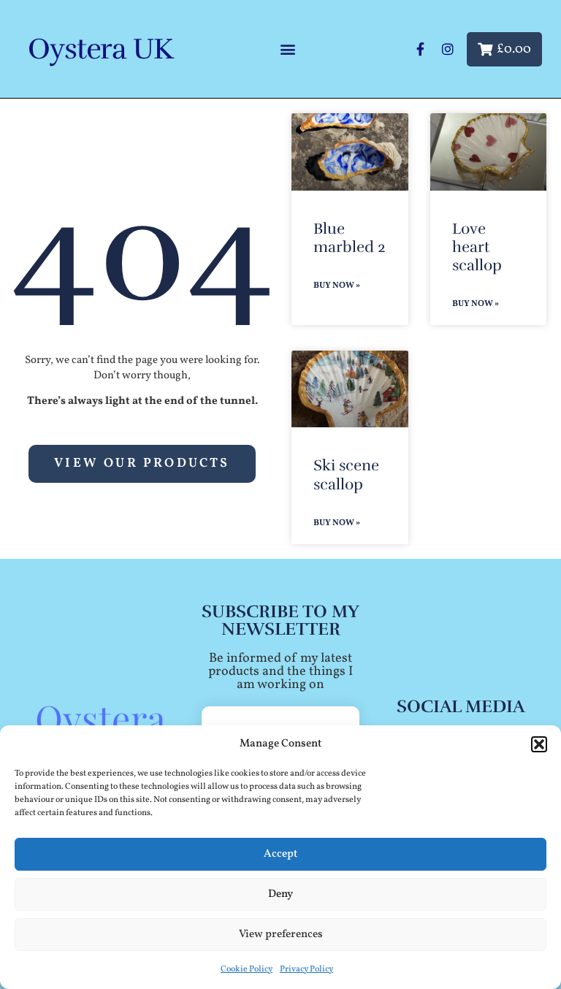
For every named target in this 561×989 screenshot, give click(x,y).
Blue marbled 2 (349, 237)
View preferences (281, 934)
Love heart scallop (477, 247)
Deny (280, 894)
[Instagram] (447, 49)
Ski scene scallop (346, 474)
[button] (539, 744)
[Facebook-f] (420, 49)
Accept (280, 854)
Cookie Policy (246, 969)
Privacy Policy (306, 969)
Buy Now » (336, 285)
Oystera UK (100, 49)
